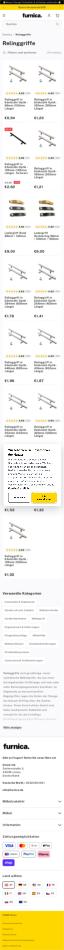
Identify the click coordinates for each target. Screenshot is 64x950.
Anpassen (19, 497)
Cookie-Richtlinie (19, 488)
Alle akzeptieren (44, 497)
